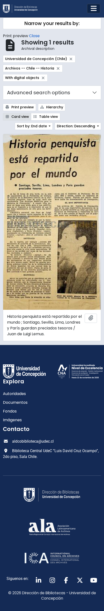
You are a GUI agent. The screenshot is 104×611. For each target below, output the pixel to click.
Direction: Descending (76, 126)
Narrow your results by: (52, 23)
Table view (48, 116)
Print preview (22, 107)
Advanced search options (38, 92)
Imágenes (12, 420)
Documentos (15, 402)
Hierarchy (54, 107)
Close (34, 36)
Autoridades (14, 393)
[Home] (22, 8)
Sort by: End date (32, 126)
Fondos (10, 411)
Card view (19, 116)
